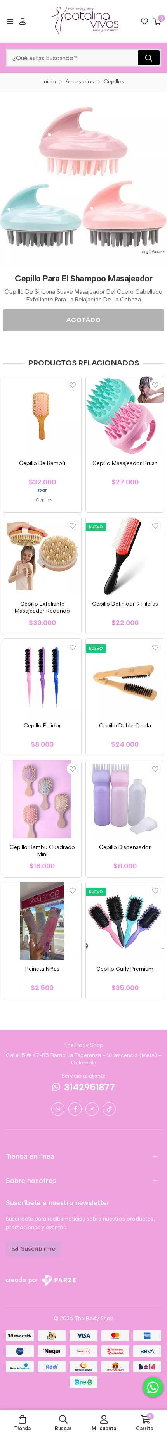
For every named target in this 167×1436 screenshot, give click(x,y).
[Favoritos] (144, 21)
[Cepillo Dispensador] (125, 799)
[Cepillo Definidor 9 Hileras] (125, 556)
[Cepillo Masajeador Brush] (125, 415)
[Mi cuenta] (22, 21)
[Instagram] (92, 1109)
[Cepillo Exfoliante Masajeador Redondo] (42, 556)
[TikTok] (109, 1109)
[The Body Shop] (83, 21)
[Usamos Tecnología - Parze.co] (41, 1280)
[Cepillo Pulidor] (42, 677)
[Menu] (10, 21)
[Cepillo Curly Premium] (125, 921)
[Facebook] (75, 1109)
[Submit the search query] (149, 57)
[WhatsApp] (57, 1109)
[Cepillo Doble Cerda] (125, 677)
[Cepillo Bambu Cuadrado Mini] (42, 799)
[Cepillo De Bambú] (42, 415)
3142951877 (89, 1087)
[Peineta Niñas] (42, 921)
